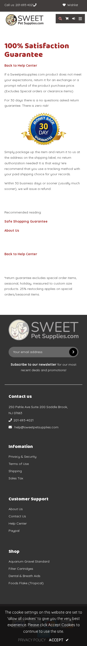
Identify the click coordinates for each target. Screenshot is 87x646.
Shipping (15, 471)
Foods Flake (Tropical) (26, 583)
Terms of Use (19, 464)
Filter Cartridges (21, 569)
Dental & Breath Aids (24, 576)
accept (59, 640)
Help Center (18, 523)
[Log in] (71, 18)
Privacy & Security (22, 456)
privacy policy (32, 640)
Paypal (14, 531)
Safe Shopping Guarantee (26, 221)
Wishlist (72, 5)
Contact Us (17, 516)
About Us (11, 230)
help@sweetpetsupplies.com (36, 427)
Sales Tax (16, 478)
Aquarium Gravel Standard (29, 561)
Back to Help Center (20, 65)
